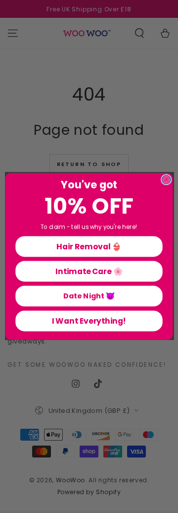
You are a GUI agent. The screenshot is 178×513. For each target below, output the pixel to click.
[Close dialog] (166, 179)
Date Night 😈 (89, 296)
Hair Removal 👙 (88, 246)
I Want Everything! (89, 320)
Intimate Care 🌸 (89, 271)
